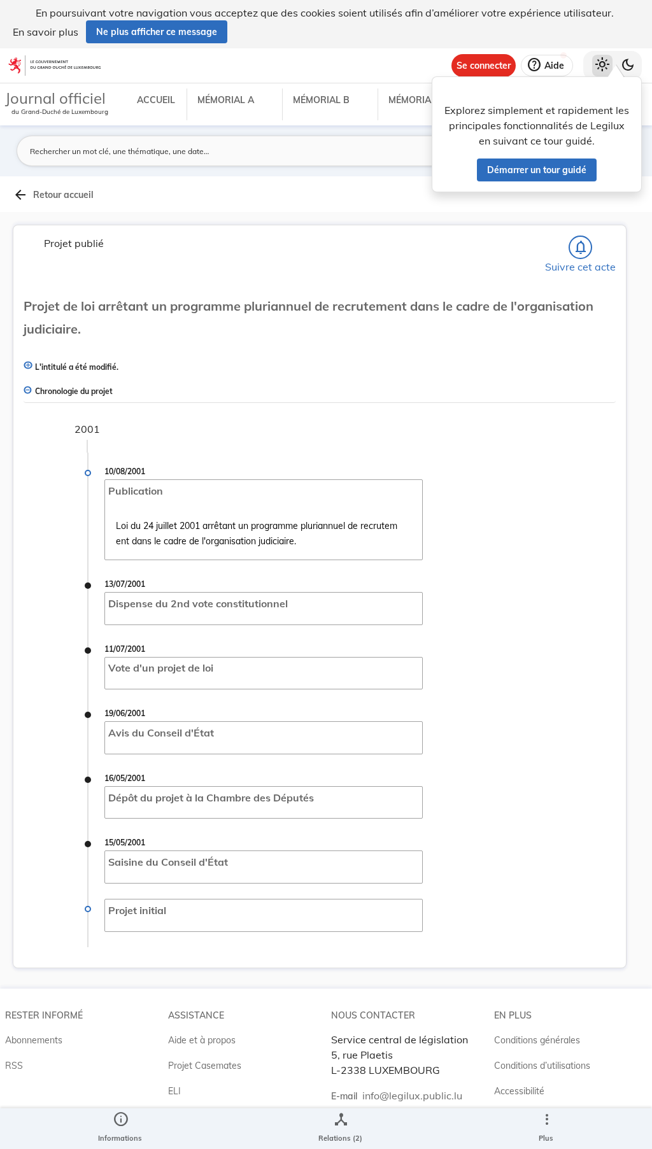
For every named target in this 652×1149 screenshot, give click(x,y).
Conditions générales (537, 1040)
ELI (174, 1091)
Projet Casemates (204, 1065)
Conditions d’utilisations (542, 1065)
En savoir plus (45, 31)
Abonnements (33, 1040)
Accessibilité (519, 1091)
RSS (14, 1065)
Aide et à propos (202, 1040)
